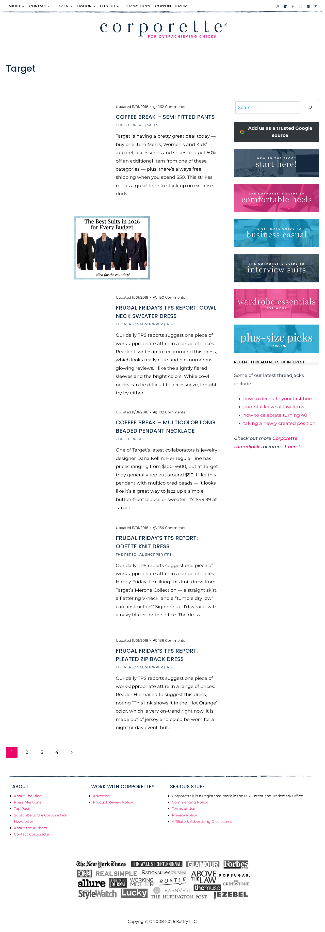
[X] (315, 6)
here (293, 446)
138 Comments (171, 640)
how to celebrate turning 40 (275, 415)
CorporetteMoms (172, 6)
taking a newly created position (279, 423)
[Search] (310, 107)
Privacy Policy (184, 815)
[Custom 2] (285, 6)
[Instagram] (300, 6)
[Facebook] (292, 6)
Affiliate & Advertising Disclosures (202, 821)
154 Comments (171, 527)
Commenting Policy (190, 802)
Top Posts (22, 808)
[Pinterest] (308, 6)
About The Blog (28, 796)
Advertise (101, 796)
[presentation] (57, 151)
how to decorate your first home (279, 398)
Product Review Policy (113, 802)
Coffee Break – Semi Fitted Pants (165, 117)
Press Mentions (27, 802)
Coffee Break (130, 125)
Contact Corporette (31, 834)
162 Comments (171, 106)
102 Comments (171, 412)
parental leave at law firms (273, 407)
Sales (152, 125)
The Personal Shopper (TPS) (144, 324)
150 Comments (171, 297)
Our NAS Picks (137, 6)
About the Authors (30, 828)
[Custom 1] (277, 6)
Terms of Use (183, 808)
